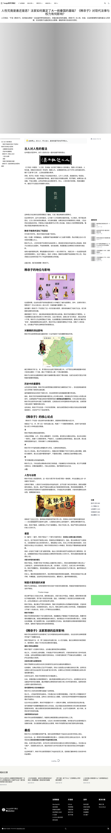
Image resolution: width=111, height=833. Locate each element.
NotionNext (10, 811)
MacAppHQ (56, 804)
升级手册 (86, 809)
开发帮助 (70, 807)
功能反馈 (70, 809)
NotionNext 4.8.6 (21, 828)
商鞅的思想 (34, 519)
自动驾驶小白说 (57, 812)
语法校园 (55, 807)
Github (70, 804)
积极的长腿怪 (56, 809)
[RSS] (108, 828)
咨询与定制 (86, 807)
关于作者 (70, 815)
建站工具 (101, 804)
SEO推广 (86, 815)
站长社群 (86, 804)
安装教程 (86, 812)
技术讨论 (70, 812)
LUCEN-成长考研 (57, 817)
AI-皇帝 (54, 815)
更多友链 (55, 820)
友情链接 (22, 3)
